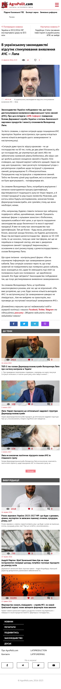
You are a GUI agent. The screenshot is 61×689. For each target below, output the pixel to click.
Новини (8, 621)
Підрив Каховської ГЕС (14, 12)
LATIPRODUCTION (38, 650)
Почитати (10, 627)
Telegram (49, 309)
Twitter (41, 309)
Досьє (7, 643)
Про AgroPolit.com (9, 650)
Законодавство (13, 638)
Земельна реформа (48, 12)
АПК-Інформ (33, 115)
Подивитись (11, 632)
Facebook (33, 309)
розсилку (19, 312)
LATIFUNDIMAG (37, 654)
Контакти (5, 654)
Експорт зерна (32, 12)
